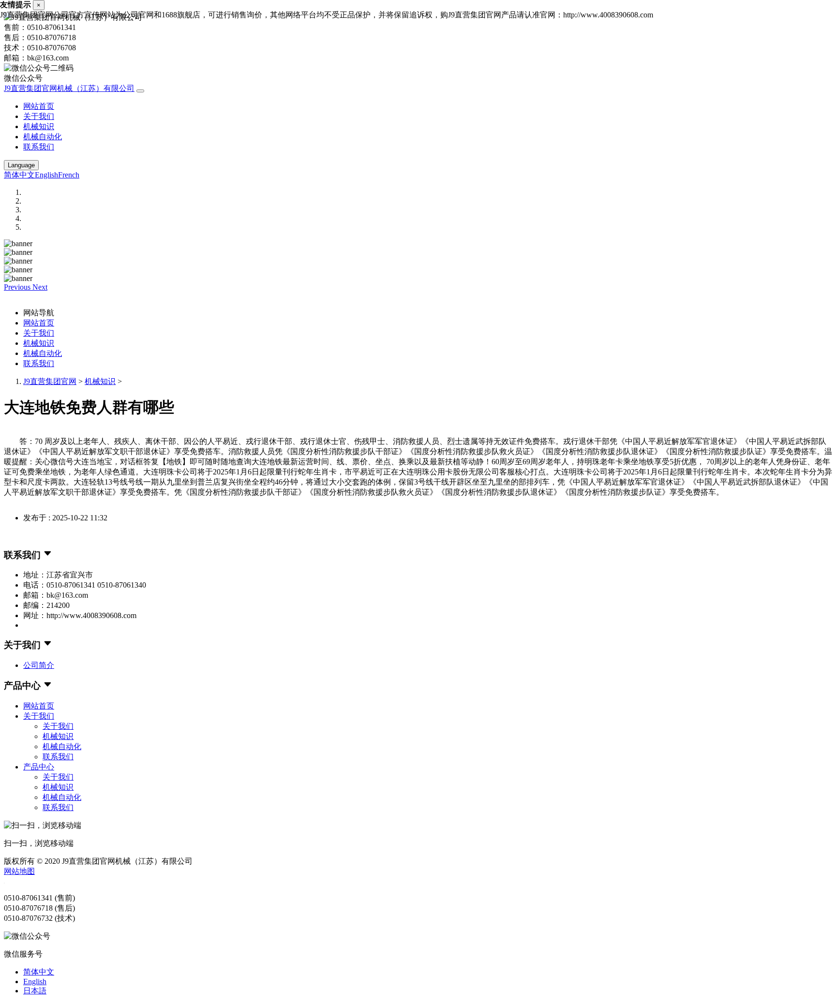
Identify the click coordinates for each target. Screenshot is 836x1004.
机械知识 (38, 126)
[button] (18, 287)
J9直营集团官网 (49, 381)
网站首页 (38, 106)
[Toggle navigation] (140, 90)
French (68, 175)
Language (21, 165)
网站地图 (19, 871)
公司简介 (38, 665)
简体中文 (19, 175)
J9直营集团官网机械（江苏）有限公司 (69, 88)
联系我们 (38, 147)
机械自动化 (42, 137)
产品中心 (38, 767)
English (46, 175)
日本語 (34, 991)
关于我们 (38, 116)
